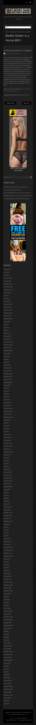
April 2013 (6, 466)
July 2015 (6, 388)
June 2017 (6, 327)
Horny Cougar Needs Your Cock (12, 190)
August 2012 (7, 489)
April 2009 (6, 605)
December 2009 (8, 582)
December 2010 (8, 547)
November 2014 (8, 411)
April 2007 (6, 675)
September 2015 (8, 382)
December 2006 (8, 686)
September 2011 (8, 521)
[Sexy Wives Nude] (18, 10)
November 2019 (8, 287)
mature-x (27, 95)
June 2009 (6, 599)
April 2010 (6, 570)
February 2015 (8, 403)
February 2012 (8, 507)
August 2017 (7, 321)
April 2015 (6, 397)
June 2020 (6, 272)
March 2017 (7, 333)
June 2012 (6, 495)
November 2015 (8, 376)
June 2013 (6, 460)
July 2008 (6, 631)
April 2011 (6, 536)
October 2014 (7, 414)
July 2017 (6, 324)
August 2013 (7, 455)
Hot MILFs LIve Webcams (21, 718)
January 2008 (7, 649)
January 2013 (7, 475)
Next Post (26, 103)
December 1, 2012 (9, 50)
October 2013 (7, 449)
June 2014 (6, 426)
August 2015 (7, 385)
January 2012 (7, 510)
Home (7, 32)
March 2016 (7, 365)
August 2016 (7, 353)
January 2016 (7, 371)
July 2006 (6, 701)
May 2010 (6, 567)
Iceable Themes (25, 714)
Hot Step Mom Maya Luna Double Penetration (16, 198)
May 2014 (6, 429)
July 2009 (6, 596)
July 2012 (6, 492)
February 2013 (8, 472)
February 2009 (8, 611)
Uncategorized (13, 32)
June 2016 (6, 356)
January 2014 (7, 440)
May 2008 (6, 637)
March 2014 (7, 434)
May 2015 (6, 394)
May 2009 (6, 602)
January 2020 (7, 281)
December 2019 (8, 284)
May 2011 (6, 533)
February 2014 (8, 437)
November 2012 (8, 481)
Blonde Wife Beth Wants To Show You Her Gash (17, 193)
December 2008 (8, 617)
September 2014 (8, 417)
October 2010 (7, 553)
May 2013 (6, 463)
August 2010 (7, 559)
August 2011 (7, 524)
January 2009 (7, 614)
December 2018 (8, 304)
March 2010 (7, 573)
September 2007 (8, 660)
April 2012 (6, 501)
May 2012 (6, 498)
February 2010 (8, 576)
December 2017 (8, 310)
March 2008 (7, 643)
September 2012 (8, 486)
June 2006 (6, 704)
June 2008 (6, 634)
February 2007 (8, 680)
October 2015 (7, 379)
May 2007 (6, 672)
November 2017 (8, 313)
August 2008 (7, 628)
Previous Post (11, 103)
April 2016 (6, 362)
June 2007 (6, 669)
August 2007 (7, 663)
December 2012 (8, 478)
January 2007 (7, 683)
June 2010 (6, 565)
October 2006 (7, 692)
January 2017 (7, 339)
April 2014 (6, 431)
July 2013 (6, 458)
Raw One (18, 50)
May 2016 (6, 359)
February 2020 (8, 278)
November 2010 (8, 550)
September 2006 (8, 695)
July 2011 (6, 527)
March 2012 (7, 504)
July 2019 (6, 295)
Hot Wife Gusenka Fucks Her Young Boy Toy (16, 187)
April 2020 (6, 275)
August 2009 (7, 594)
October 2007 (7, 657)
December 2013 (8, 443)
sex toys (23, 67)
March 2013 (7, 469)
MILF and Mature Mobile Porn (24, 720)
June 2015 (6, 391)
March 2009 (7, 608)
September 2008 (8, 625)
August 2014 (7, 420)
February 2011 (8, 541)
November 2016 (8, 345)
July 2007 (6, 666)
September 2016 (8, 350)
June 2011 (6, 530)
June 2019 (6, 298)
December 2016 (8, 342)
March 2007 (7, 677)
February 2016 (8, 368)
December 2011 (8, 513)
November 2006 (8, 689)
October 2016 (7, 348)
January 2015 (7, 405)
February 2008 (8, 646)
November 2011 (8, 515)
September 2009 (8, 591)
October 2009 (7, 588)
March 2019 (7, 301)
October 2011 (7, 518)
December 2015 (8, 374)
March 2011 (7, 539)
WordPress (9, 714)
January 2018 (7, 307)
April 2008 (6, 640)
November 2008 (8, 620)
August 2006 (7, 698)
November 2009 (8, 585)
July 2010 (6, 562)
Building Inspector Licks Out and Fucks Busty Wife (17, 196)
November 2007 (8, 654)
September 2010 (8, 556)
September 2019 (8, 290)
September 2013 (8, 452)
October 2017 (7, 316)
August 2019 (7, 293)
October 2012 (7, 484)
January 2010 (7, 579)
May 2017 (6, 330)
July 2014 (6, 423)
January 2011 (7, 544)
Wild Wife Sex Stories (11, 720)
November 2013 (8, 446)
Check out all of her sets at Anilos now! (17, 90)
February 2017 (8, 336)
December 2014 (8, 408)
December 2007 (8, 651)
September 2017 (8, 319)
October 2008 (7, 622)
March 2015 (7, 400)
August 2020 (7, 269)
